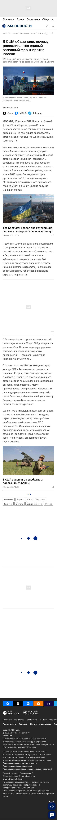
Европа (34, 185)
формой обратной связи (28, 785)
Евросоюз (40, 499)
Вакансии (7, 736)
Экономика (32, 719)
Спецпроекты (9, 724)
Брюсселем (27, 400)
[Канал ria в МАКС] (8, 703)
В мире (43, 719)
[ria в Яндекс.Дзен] (18, 703)
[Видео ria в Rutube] (49, 703)
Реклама (23, 724)
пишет (29, 132)
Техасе (14, 166)
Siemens (31, 266)
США (14, 185)
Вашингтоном (11, 400)
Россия (48, 504)
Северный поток (34, 504)
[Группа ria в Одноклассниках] (38, 703)
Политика (8, 499)
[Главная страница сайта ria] (16, 26)
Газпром (8, 504)
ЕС (26, 343)
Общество (19, 719)
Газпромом (10, 247)
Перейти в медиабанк (38, 98)
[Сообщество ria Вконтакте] (28, 703)
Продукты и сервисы (40, 724)
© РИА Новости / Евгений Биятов (15, 98)
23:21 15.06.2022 (10, 33)
